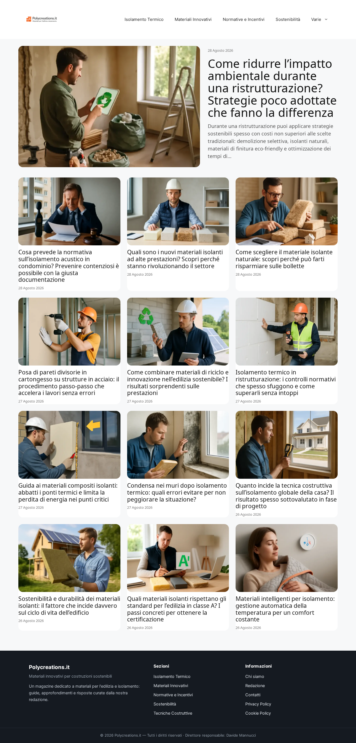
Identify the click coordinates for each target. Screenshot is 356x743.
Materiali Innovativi (193, 19)
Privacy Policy (258, 704)
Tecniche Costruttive (173, 713)
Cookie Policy (258, 713)
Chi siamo (254, 676)
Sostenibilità (288, 19)
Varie (316, 19)
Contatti (252, 694)
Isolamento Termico (144, 19)
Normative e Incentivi (243, 19)
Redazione (255, 685)
